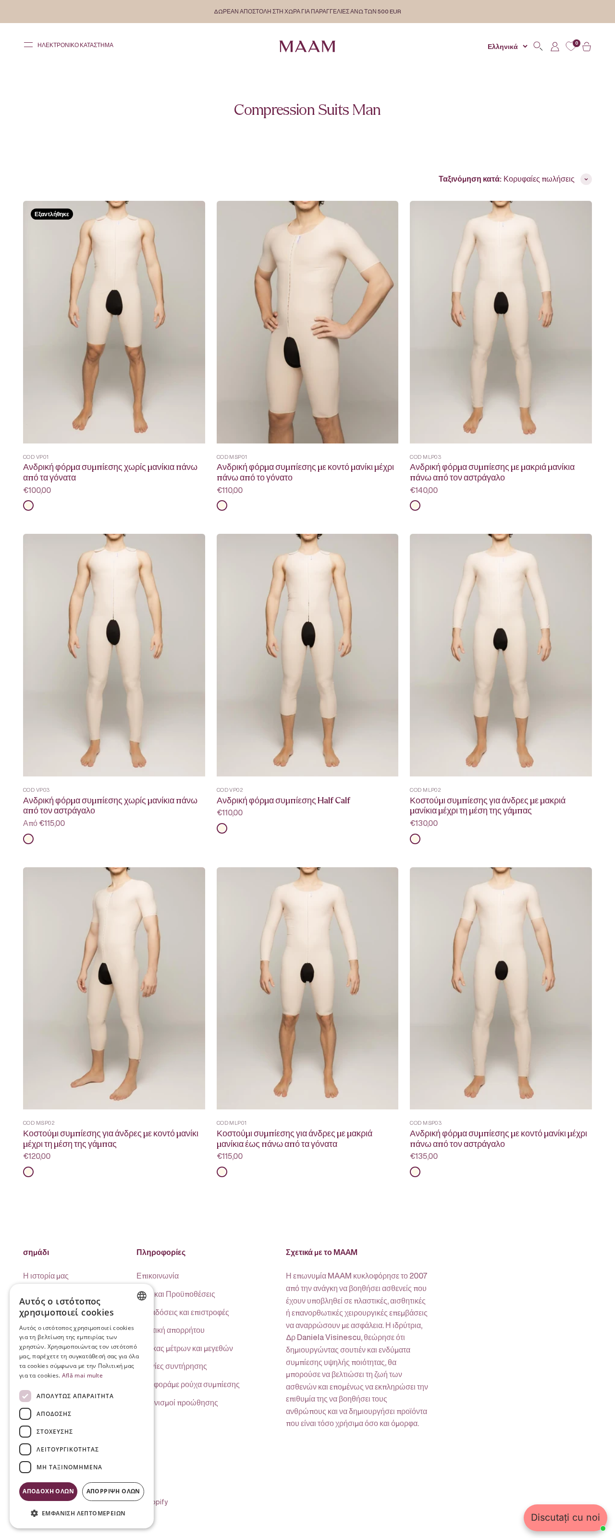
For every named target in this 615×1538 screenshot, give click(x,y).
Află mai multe (82, 1375)
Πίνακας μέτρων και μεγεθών (184, 1348)
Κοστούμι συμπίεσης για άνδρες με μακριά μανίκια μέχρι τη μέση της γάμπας (488, 806)
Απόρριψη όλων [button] (113, 1491)
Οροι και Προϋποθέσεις (175, 1294)
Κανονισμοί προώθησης (177, 1402)
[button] (81, 1513)
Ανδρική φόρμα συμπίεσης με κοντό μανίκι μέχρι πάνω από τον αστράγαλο (498, 1139)
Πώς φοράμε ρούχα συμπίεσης (188, 1384)
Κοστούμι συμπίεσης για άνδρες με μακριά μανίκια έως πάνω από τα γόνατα (294, 1139)
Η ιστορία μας (46, 1275)
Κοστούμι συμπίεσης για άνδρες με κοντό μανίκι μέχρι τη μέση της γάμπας (110, 1139)
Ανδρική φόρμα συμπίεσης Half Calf (283, 801)
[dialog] (82, 1406)
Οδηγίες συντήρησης (171, 1366)
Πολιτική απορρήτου (170, 1330)
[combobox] (142, 1296)
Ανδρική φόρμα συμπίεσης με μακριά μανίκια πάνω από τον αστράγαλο (492, 472)
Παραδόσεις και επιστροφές (182, 1312)
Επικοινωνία (157, 1275)
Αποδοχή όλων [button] (48, 1491)
